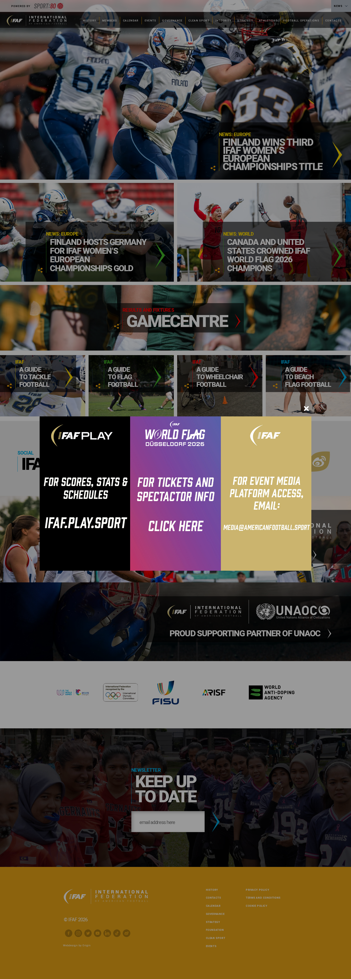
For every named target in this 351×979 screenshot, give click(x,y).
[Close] (306, 408)
